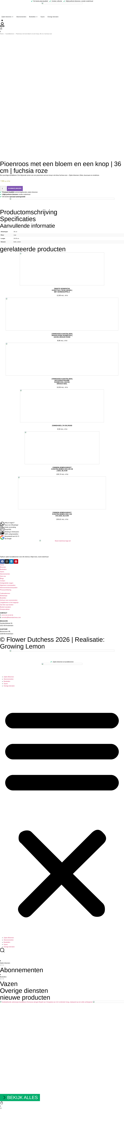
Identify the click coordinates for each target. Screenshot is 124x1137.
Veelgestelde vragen (6, 583)
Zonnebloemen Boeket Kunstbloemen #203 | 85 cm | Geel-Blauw (62, 469)
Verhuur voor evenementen (8, 600)
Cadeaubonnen (5, 593)
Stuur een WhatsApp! (11, 525)
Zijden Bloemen (9, 677)
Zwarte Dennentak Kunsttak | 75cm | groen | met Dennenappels (62, 290)
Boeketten (3, 569)
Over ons (3, 576)
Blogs (2, 578)
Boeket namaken (5, 607)
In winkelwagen (14, 188)
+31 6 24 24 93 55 (7, 615)
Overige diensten (9, 686)
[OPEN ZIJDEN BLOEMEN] (12, 17)
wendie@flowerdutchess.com (11, 617)
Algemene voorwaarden (7, 585)
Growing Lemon (22, 646)
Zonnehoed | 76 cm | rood (62, 425)
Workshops (3, 595)
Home (2, 34)
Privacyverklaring (5, 590)
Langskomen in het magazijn (9, 602)
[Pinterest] (16, 561)
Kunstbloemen (10, 34)
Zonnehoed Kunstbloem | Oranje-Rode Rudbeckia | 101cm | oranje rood (62, 335)
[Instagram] (7, 561)
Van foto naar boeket (6, 605)
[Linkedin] (11, 561)
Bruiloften (3, 598)
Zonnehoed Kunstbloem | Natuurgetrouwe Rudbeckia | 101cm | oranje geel (62, 381)
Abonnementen (5, 574)
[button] (62, 812)
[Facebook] (2, 561)
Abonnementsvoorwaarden (8, 587)
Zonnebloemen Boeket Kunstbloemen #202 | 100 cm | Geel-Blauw (62, 514)
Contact (2, 581)
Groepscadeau (5, 609)
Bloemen (3, 567)
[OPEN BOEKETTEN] (37, 17)
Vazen (2, 571)
